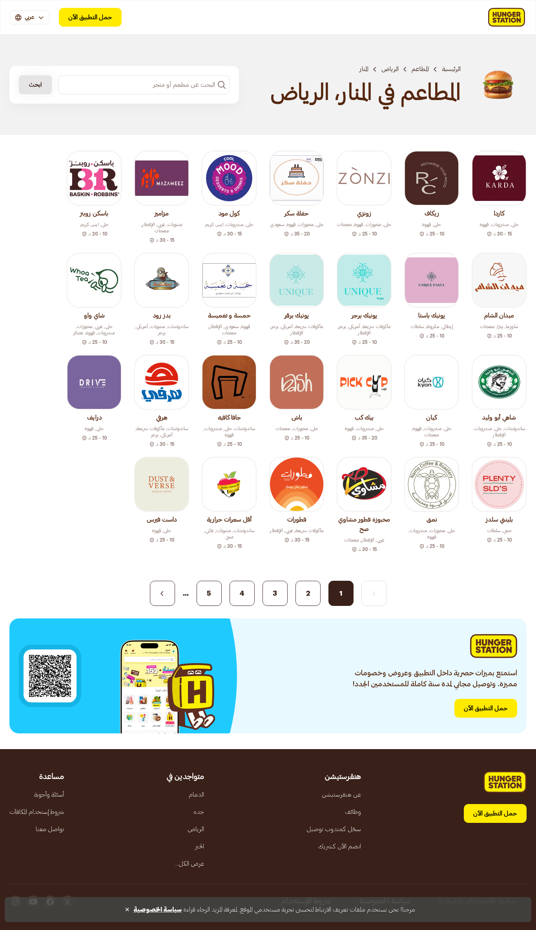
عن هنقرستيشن (341, 794)
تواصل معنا (50, 829)
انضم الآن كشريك (339, 846)
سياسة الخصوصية (157, 909)
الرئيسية (451, 69)
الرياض (390, 69)
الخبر (199, 846)
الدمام (196, 794)
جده (198, 812)
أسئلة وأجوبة (49, 794)
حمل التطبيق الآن (90, 17)
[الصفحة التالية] (162, 593)
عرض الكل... (189, 864)
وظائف (353, 812)
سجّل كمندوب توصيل (333, 829)
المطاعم (420, 69)
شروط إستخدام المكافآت (36, 812)
